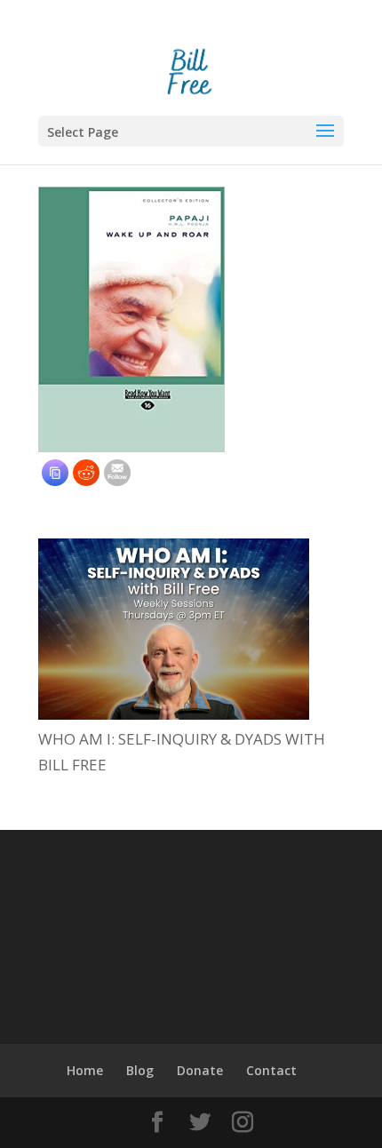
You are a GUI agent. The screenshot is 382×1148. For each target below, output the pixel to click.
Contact (271, 1070)
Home (85, 1070)
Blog (140, 1070)
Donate (200, 1070)
